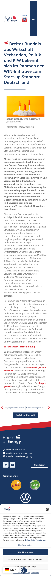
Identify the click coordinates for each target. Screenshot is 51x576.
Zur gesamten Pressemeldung (19, 346)
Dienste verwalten (25, 545)
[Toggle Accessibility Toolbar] (24, 570)
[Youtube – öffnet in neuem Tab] (12, 465)
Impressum (35, 573)
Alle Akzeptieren (25, 552)
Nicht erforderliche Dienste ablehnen (25, 559)
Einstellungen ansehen (25, 566)
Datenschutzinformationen (35, 540)
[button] (47, 509)
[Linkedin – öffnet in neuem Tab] (5, 465)
